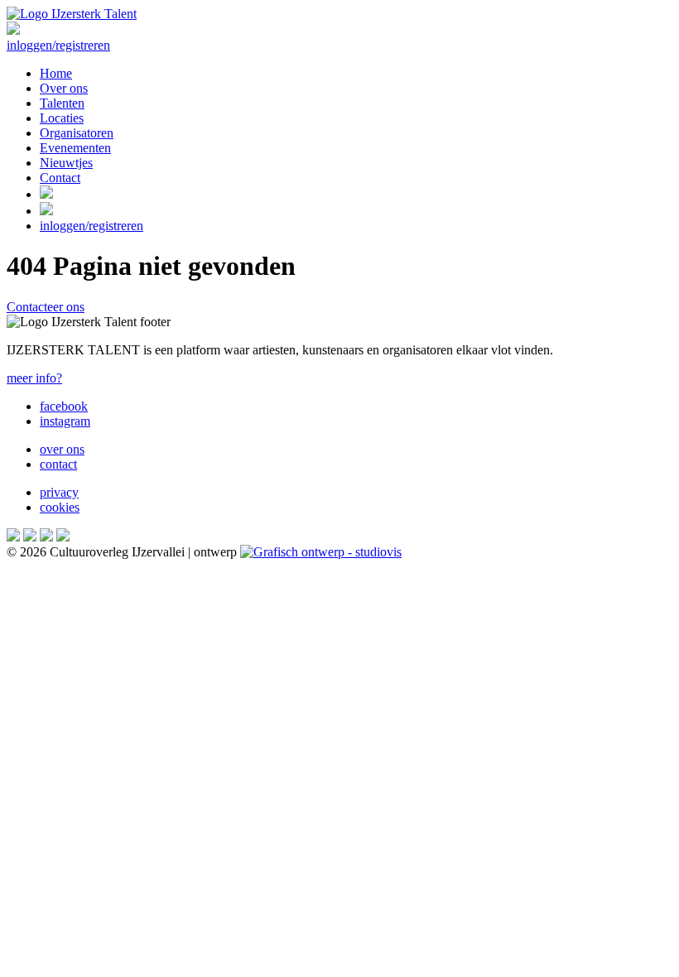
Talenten (62, 103)
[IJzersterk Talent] (72, 14)
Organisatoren (76, 133)
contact (58, 464)
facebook (64, 406)
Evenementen (75, 148)
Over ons (64, 88)
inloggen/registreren (58, 45)
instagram (65, 421)
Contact (60, 178)
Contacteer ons (45, 307)
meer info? (34, 378)
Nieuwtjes (66, 163)
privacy (59, 492)
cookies (59, 507)
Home (56, 73)
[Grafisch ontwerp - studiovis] (321, 552)
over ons (62, 449)
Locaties (62, 118)
